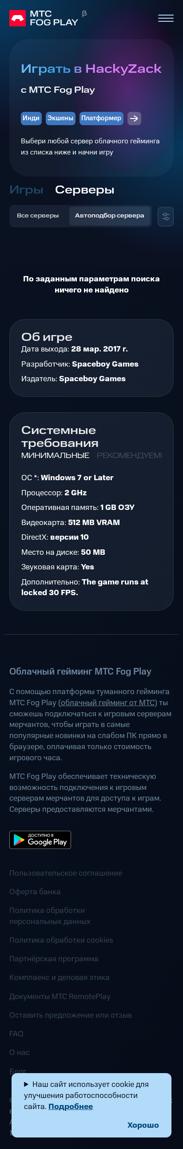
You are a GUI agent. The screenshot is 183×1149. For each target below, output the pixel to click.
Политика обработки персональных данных (50, 916)
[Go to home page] (79, 18)
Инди (31, 118)
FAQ (16, 1034)
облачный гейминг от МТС (108, 703)
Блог (17, 1071)
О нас (19, 1052)
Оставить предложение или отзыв (70, 1015)
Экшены (60, 118)
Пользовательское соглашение (65, 873)
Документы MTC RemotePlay (60, 996)
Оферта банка (35, 892)
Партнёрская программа (54, 959)
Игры (26, 190)
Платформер (101, 118)
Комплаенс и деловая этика (59, 977)
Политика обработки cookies (61, 940)
